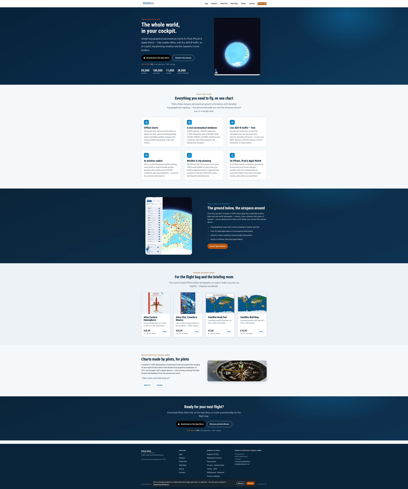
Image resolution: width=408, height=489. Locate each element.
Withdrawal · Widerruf (215, 472)
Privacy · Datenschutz (215, 465)
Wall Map (234, 4)
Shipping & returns (214, 458)
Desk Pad (223, 4)
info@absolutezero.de (242, 464)
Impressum (211, 461)
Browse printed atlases (219, 424)
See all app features (217, 246)
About (243, 4)
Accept (250, 483)
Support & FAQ (213, 454)
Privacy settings (213, 476)
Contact (252, 4)
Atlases (214, 4)
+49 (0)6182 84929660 (242, 461)
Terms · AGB (212, 469)
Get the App (262, 4)
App (206, 4)
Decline (241, 483)
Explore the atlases (183, 58)
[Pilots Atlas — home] (149, 3)
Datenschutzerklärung (161, 484)
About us (147, 385)
